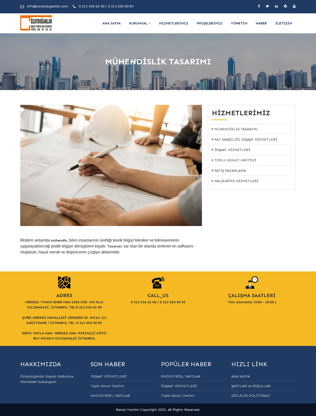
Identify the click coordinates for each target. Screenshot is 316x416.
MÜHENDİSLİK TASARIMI (236, 129)
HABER (261, 23)
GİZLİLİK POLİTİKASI (250, 396)
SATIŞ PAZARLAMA (230, 171)
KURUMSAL (138, 23)
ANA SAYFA (111, 23)
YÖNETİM (239, 23)
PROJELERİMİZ (209, 23)
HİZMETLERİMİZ (173, 23)
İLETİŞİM (283, 23)
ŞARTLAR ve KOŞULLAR (251, 386)
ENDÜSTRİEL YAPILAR (110, 396)
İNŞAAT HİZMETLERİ (232, 150)
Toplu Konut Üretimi (107, 386)
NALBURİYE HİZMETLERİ (236, 181)
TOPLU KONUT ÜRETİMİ (235, 160)
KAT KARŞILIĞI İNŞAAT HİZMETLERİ (245, 139)
